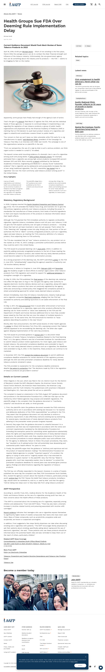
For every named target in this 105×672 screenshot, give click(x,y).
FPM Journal (46, 4)
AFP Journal (34, 4)
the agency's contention (19, 368)
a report (36, 161)
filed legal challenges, (32, 297)
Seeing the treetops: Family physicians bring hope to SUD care (87, 129)
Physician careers (63, 640)
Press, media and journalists (9, 647)
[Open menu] (4, 4)
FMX (67, 4)
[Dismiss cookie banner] (85, 657)
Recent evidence (10, 512)
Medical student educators (26, 634)
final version (38, 279)
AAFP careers (8, 636)
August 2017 (39, 335)
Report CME (57, 4)
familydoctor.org (45, 633)
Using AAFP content (10, 652)
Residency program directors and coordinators (27, 640)
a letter (55, 260)
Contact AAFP (8, 640)
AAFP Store (43, 652)
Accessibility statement (10, 666)
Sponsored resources (64, 643)
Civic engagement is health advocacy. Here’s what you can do (87, 81)
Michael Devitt (27, 52)
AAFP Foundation (45, 629)
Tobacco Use (8, 562)
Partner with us (26, 629)
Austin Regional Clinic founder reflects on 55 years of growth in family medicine (88, 105)
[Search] (99, 4)
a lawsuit (20, 121)
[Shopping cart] (91, 4)
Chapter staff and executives (63, 647)
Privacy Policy (73, 661)
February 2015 (46, 268)
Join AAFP (76, 580)
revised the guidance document (36, 355)
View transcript (62, 636)
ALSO (23, 645)
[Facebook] (95, 666)
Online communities (64, 652)
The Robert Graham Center (46, 644)
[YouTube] (90, 666)
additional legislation (54, 273)
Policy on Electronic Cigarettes (15, 552)
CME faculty (25, 652)
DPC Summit (44, 648)
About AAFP (7, 629)
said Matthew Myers (30, 139)
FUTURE (42, 640)
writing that (13, 478)
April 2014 (41, 249)
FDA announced (24, 306)
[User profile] (95, 4)
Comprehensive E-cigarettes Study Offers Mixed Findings (25, 541)
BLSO (23, 649)
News (5, 643)
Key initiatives (8, 633)
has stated (51, 168)
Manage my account (64, 629)
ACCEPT (80, 665)
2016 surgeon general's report (40, 157)
